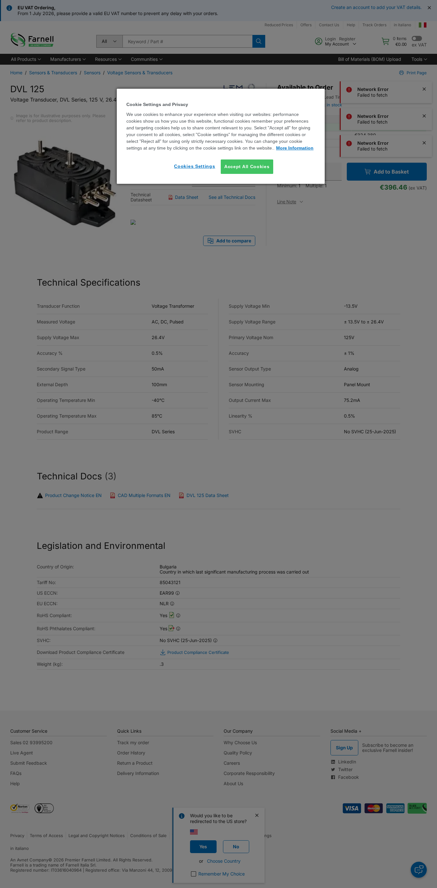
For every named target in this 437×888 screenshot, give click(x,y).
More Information (295, 148)
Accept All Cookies (247, 166)
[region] (221, 136)
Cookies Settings (194, 166)
